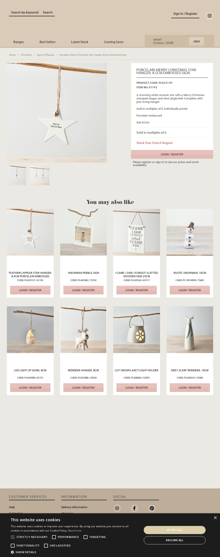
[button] (74, 552)
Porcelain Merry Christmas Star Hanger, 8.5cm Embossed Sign (93, 54)
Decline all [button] (174, 540)
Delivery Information (74, 507)
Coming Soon (114, 42)
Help (12, 507)
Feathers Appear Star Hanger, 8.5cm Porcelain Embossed (30, 274)
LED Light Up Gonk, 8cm (30, 370)
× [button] (215, 518)
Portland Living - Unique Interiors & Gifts (110, 21)
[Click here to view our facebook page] (134, 508)
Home (12, 54)
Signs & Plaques (45, 54)
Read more (75, 530)
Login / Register (172, 154)
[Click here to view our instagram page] (210, 16)
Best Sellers (47, 42)
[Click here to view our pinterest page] (152, 508)
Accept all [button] (175, 530)
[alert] (110, 535)
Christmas (26, 54)
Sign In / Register (185, 13)
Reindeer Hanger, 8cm (83, 370)
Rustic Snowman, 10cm (190, 273)
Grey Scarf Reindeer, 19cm (189, 370)
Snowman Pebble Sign (83, 273)
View (196, 41)
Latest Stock (79, 42)
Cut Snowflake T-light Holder (136, 370)
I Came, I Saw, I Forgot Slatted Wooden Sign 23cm (136, 274)
